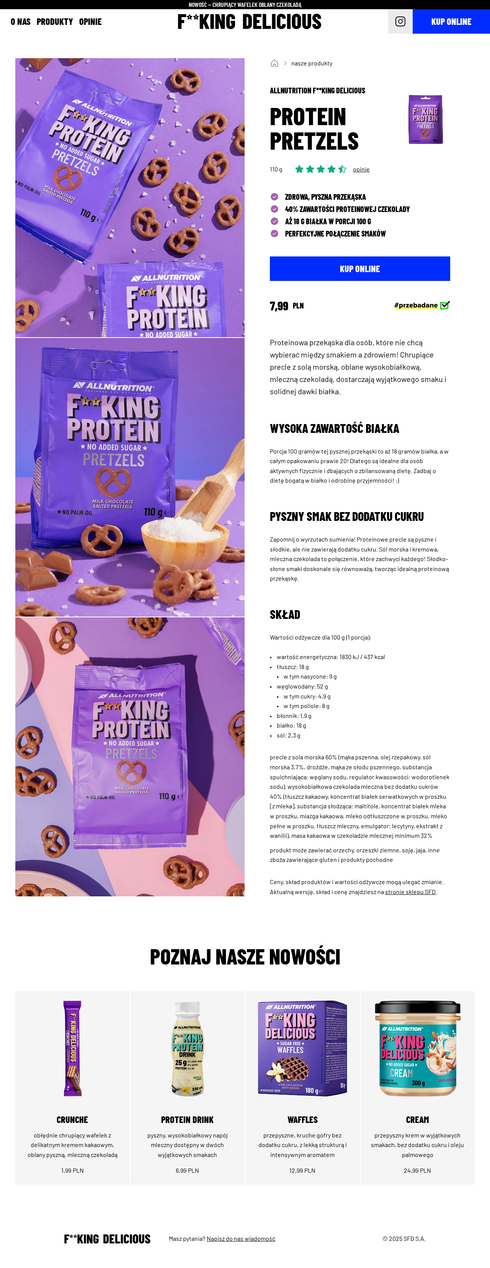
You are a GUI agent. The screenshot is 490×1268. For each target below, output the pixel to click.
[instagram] (400, 21)
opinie (361, 169)
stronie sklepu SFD (410, 891)
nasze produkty (311, 63)
